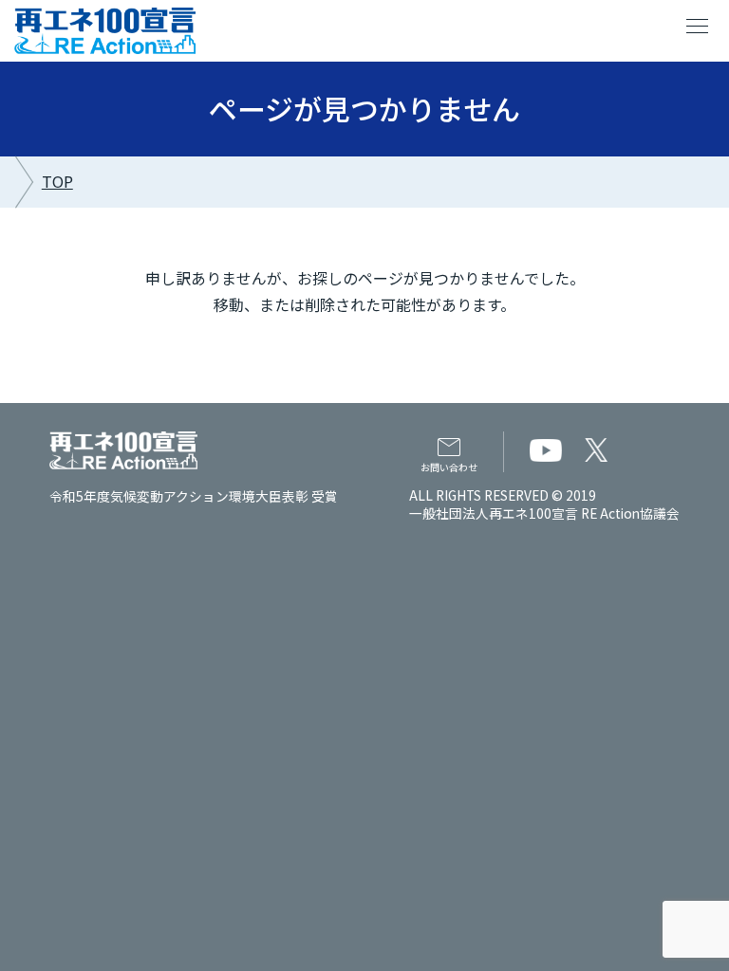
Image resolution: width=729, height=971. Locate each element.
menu (698, 26)
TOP (57, 181)
